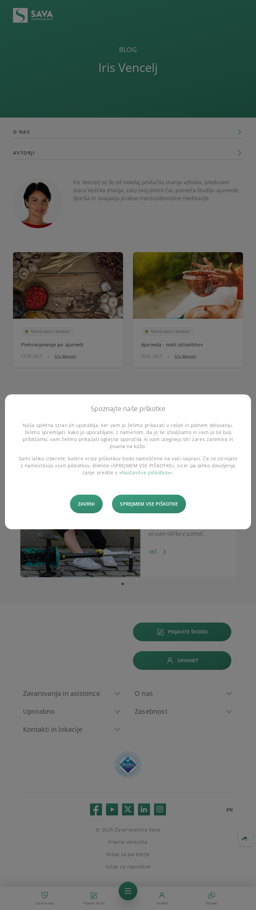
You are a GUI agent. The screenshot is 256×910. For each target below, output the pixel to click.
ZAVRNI (86, 504)
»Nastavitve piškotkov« (145, 472)
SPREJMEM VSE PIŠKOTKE (149, 504)
